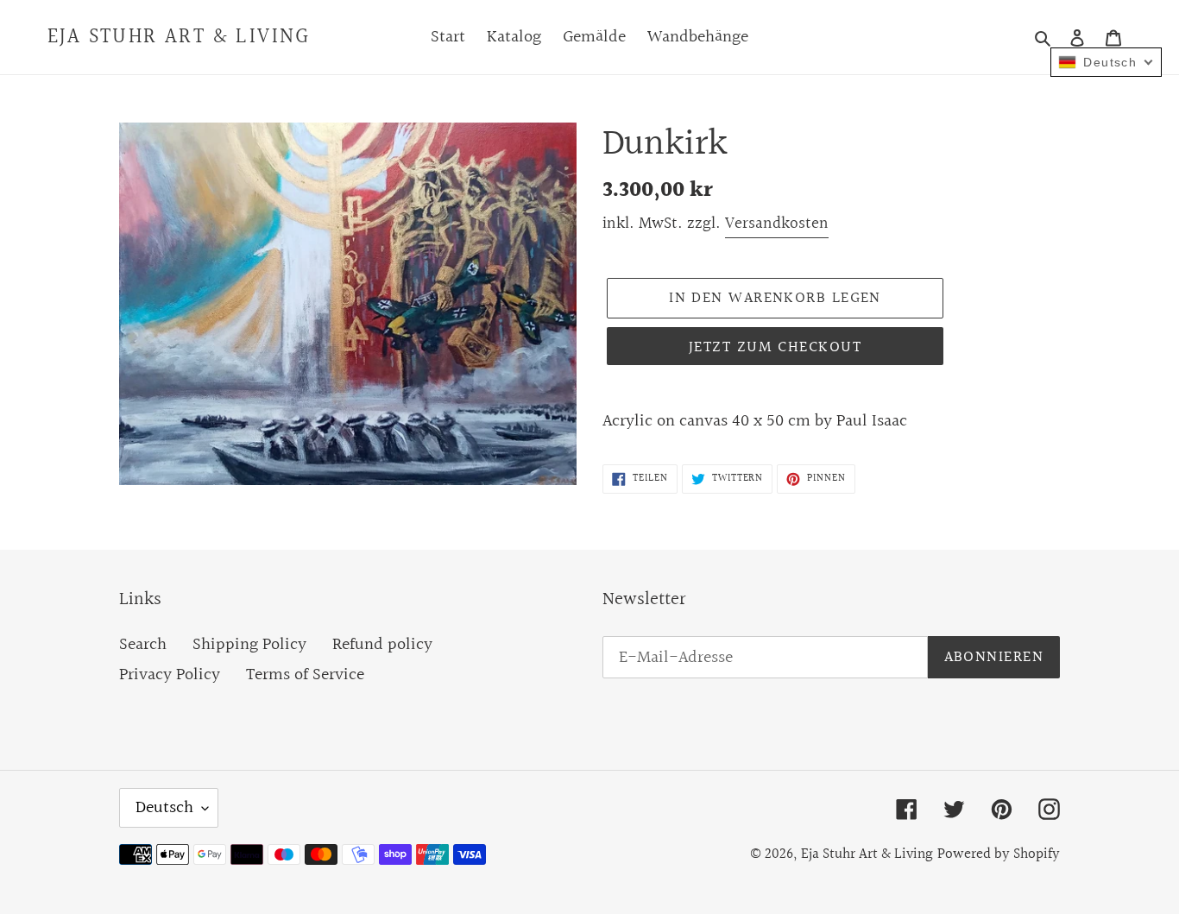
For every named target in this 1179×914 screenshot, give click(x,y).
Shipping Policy (249, 645)
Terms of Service (305, 675)
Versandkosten (777, 223)
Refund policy (382, 645)
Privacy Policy (169, 675)
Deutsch (164, 808)
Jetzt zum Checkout (775, 347)
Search (143, 645)
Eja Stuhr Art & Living (179, 37)
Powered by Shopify (998, 854)
